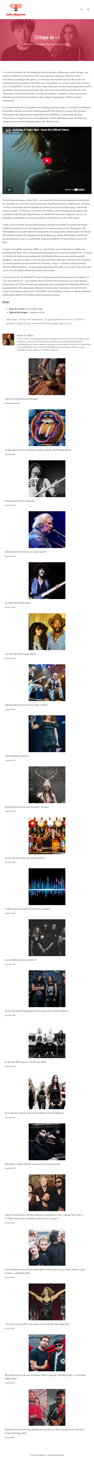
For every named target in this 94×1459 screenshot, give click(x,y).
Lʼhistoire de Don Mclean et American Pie (26, 551)
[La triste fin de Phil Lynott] (47, 597)
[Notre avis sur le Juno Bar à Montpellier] (47, 852)
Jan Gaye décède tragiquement (20, 654)
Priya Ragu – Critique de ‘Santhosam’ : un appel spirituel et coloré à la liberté (45, 319)
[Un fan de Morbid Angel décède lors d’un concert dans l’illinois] (47, 1005)
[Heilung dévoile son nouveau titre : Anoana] (47, 801)
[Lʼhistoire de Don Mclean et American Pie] (47, 546)
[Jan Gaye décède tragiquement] (47, 648)
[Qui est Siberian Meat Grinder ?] (47, 954)
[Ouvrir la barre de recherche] (81, 9)
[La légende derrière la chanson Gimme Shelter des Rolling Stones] (47, 444)
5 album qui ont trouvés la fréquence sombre (27, 909)
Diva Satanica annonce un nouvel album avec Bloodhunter (34, 1113)
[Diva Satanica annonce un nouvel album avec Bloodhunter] (47, 1107)
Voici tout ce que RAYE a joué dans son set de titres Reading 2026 (37, 1324)
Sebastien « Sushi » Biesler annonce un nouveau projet (32, 1164)
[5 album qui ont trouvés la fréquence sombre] (47, 903)
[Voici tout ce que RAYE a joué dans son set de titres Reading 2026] (47, 1318)
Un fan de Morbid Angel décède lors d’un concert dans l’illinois (36, 1011)
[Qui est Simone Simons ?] (47, 750)
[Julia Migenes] (15, 9)
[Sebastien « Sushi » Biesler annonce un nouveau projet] (47, 1158)
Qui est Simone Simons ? (17, 756)
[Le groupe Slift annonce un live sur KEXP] (47, 1056)
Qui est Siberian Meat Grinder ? (21, 960)
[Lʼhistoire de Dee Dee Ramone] (47, 495)
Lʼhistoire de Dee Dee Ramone (20, 501)
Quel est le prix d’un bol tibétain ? (22, 399)
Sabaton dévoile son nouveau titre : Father (26, 705)
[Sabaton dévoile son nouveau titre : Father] (47, 699)
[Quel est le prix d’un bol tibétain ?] (47, 393)
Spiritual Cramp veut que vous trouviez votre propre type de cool (38, 323)
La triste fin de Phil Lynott (18, 603)
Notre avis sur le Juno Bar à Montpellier (25, 858)
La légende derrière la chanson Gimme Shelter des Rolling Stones (38, 450)
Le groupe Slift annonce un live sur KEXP (25, 1062)
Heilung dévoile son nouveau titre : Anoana (27, 807)
